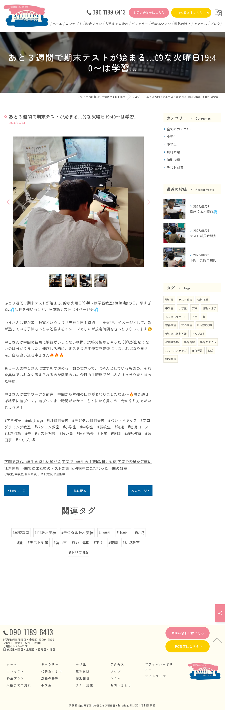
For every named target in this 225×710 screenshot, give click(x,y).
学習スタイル (208, 342)
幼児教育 (170, 359)
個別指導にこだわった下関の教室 (99, 468)
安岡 (194, 308)
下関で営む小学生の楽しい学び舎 (32, 461)
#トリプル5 (78, 552)
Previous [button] (8, 201)
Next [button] (148, 201)
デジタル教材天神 (176, 333)
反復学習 (197, 350)
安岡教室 (186, 325)
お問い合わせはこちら (149, 12)
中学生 (19, 474)
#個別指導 (80, 542)
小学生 (8, 474)
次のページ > (140, 490)
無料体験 (30, 474)
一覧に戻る (78, 490)
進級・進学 (209, 308)
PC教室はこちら (190, 12)
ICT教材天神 (204, 325)
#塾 (20, 542)
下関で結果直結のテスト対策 (45, 468)
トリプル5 (198, 333)
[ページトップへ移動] (217, 639)
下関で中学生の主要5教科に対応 (89, 461)
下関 (194, 317)
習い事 (169, 299)
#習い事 (60, 542)
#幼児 (140, 532)
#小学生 (105, 532)
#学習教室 (21, 532)
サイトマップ (155, 676)
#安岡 (113, 542)
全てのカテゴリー (180, 129)
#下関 (98, 542)
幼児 (210, 350)
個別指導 (59, 474)
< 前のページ (16, 490)
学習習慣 (189, 342)
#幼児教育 (131, 542)
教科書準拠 (172, 342)
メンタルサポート (176, 317)
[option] (78, 202)
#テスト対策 (38, 542)
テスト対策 (45, 474)
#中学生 (123, 532)
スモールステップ (176, 350)
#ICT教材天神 (45, 532)
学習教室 (170, 325)
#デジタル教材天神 (77, 532)
